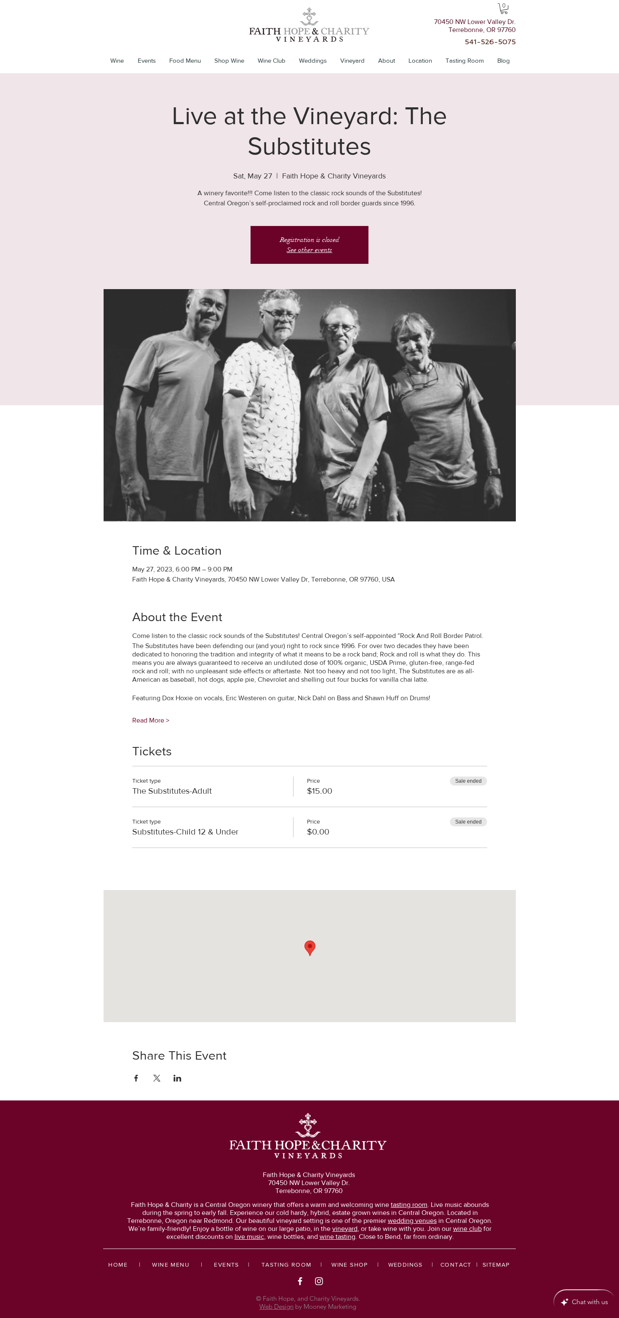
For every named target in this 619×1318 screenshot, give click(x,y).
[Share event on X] (157, 1078)
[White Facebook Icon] (300, 1281)
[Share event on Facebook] (136, 1078)
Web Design (276, 1306)
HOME (118, 1264)
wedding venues (412, 1220)
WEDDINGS (405, 1264)
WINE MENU (170, 1264)
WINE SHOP (349, 1264)
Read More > (150, 720)
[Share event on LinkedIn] (177, 1078)
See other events (309, 250)
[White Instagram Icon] (319, 1281)
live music (249, 1236)
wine (401, 1204)
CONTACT (456, 1264)
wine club (467, 1228)
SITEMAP (496, 1264)
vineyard (345, 1228)
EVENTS (226, 1264)
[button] (504, 8)
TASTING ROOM (286, 1264)
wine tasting (337, 1236)
